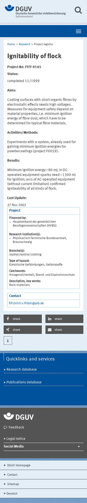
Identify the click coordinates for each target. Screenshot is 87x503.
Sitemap (13, 484)
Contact (12, 474)
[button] (23, 319)
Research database (22, 370)
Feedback (16, 427)
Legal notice (16, 439)
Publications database (24, 382)
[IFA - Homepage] (35, 11)
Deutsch (12, 493)
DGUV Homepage (18, 465)
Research (24, 44)
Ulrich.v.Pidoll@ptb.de (28, 303)
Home (11, 44)
